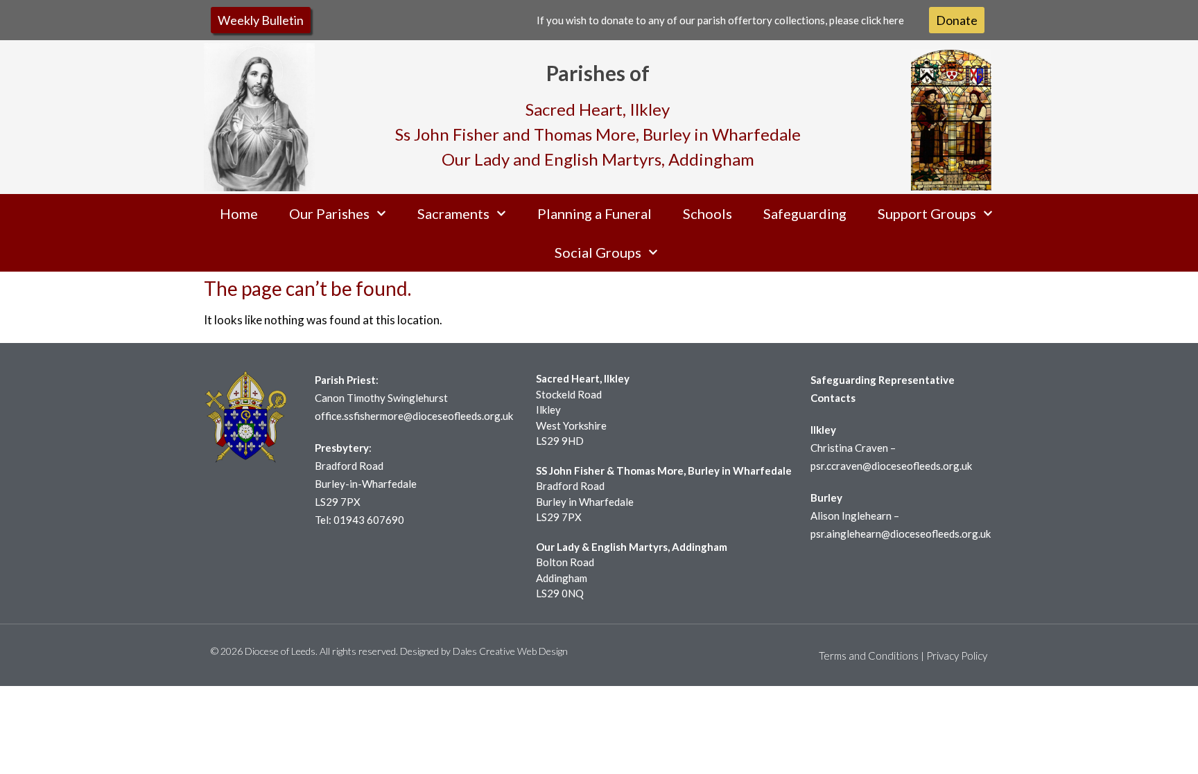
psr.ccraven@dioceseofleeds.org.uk (891, 465)
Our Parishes (329, 213)
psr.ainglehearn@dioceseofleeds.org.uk (900, 533)
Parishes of (598, 72)
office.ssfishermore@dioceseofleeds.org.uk (414, 416)
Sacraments (453, 213)
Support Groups (927, 213)
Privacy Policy (956, 655)
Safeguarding (805, 213)
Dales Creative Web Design (510, 651)
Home (239, 213)
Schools (707, 213)
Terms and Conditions (869, 655)
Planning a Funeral (594, 213)
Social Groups (598, 252)
